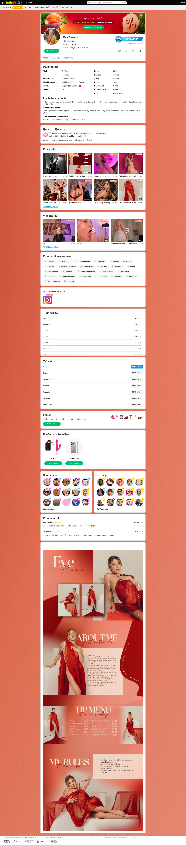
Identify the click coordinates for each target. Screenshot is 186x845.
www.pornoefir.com (30, 837)
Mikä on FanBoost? (136, 43)
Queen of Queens (93, 133)
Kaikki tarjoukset (41, 7)
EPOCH (48, 837)
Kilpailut (54, 7)
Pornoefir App (67, 7)
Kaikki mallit (6, 7)
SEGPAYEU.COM (56, 837)
